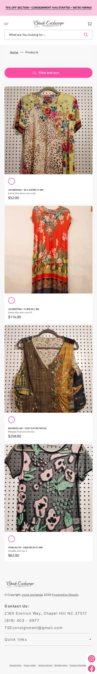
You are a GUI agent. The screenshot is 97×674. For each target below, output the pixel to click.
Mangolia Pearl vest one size (21, 431)
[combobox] (48, 35)
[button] (6, 24)
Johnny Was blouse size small (21, 193)
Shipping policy (61, 665)
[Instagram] (91, 658)
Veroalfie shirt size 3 (17, 551)
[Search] (86, 35)
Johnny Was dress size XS (20, 312)
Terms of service (45, 665)
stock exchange (32, 595)
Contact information (79, 665)
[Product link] (48, 145)
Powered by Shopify (65, 595)
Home (14, 52)
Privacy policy (30, 665)
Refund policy (16, 665)
